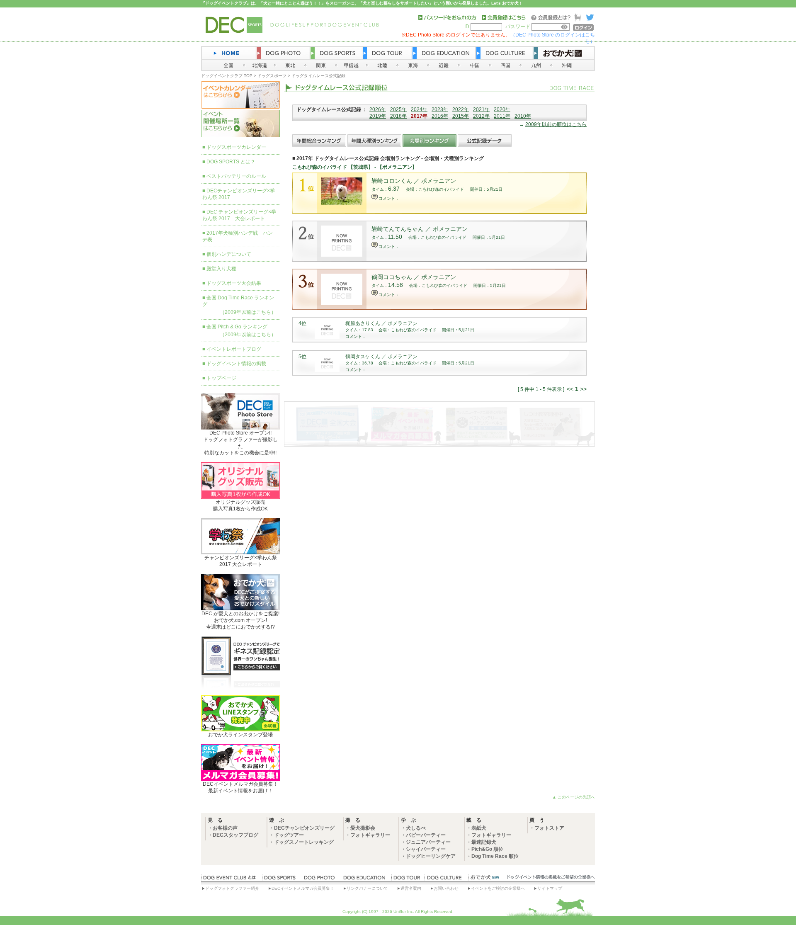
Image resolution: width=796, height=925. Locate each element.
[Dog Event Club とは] (231, 879)
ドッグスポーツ (271, 75)
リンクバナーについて (367, 888)
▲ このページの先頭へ (573, 797)
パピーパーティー (426, 835)
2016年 (440, 116)
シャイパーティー (426, 849)
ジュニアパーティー (428, 842)
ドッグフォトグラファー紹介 (232, 888)
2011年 (502, 116)
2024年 (419, 109)
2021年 (481, 109)
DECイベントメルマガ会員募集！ (303, 888)
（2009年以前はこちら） (248, 312)
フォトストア (549, 828)
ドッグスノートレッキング (304, 842)
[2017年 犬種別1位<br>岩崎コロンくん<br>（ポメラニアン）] (341, 203)
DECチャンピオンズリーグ (304, 828)
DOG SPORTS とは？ (230, 162)
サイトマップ (549, 888)
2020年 (502, 109)
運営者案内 (410, 888)
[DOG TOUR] (408, 879)
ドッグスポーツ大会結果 (233, 283)
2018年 (398, 116)
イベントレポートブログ (233, 349)
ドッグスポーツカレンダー (236, 147)
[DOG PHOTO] (321, 879)
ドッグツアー (289, 835)
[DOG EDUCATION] (366, 879)
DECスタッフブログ (235, 835)
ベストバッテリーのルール (236, 176)
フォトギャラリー (370, 835)
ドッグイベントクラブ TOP (226, 75)
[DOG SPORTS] (282, 879)
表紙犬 (478, 828)
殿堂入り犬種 (221, 269)
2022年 (460, 109)
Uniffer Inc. (403, 911)
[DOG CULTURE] (446, 879)
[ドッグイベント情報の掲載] (550, 879)
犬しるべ (416, 828)
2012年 (481, 116)
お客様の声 (225, 828)
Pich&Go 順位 (487, 849)
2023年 (440, 109)
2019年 (377, 116)
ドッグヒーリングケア (431, 856)
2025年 (398, 109)
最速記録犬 (483, 842)
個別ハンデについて (228, 254)
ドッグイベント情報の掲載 (236, 364)
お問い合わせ (446, 888)
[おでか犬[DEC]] (485, 879)
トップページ (221, 378)
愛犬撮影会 (362, 828)
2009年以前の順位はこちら (556, 124)
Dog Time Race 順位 (495, 856)
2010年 (522, 116)
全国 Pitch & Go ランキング (236, 327)
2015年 (460, 116)
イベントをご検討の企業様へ (498, 888)
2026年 (377, 109)
